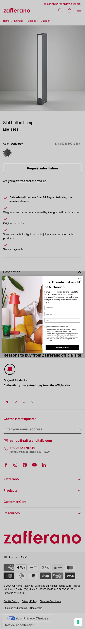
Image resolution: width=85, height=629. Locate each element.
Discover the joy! (62, 347)
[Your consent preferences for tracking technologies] (78, 622)
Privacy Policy (51, 329)
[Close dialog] (80, 278)
